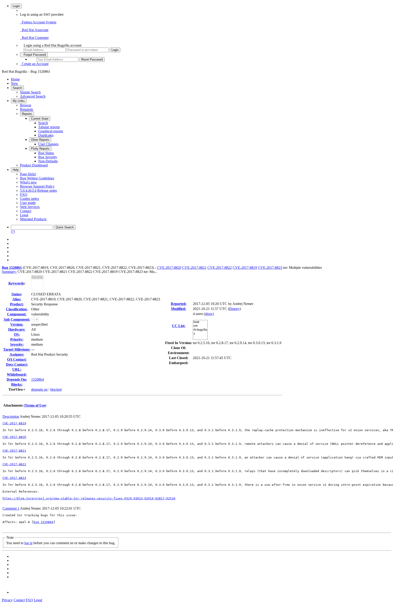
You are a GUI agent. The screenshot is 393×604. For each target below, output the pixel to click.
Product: (17, 304)
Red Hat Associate (34, 30)
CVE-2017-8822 (219, 267)
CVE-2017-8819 (245, 267)
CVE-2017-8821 (194, 267)
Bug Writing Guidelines (37, 178)
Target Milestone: (16, 349)
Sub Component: (17, 319)
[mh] (200, 326)
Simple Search (30, 92)
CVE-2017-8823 (270, 267)
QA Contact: (17, 359)
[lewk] (200, 322)
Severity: (17, 344)
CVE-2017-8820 (169, 267)
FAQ (23, 194)
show (209, 314)
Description (11, 416)
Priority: (16, 339)
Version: (16, 324)
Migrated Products (33, 219)
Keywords (16, 283)
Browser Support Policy (37, 186)
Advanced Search (32, 96)
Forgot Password (34, 54)
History (234, 309)
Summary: (9, 272)
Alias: (16, 299)
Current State (39, 118)
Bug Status (46, 153)
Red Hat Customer (34, 38)
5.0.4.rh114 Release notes (38, 190)
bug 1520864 (43, 522)
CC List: (178, 326)
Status (16, 294)
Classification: (17, 309)
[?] (13, 232)
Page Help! (28, 174)
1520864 (37, 379)
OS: (17, 334)
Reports (27, 114)
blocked (56, 389)
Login (16, 6)
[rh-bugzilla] (200, 330)
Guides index (29, 199)
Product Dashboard (34, 165)
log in (28, 543)
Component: (16, 314)
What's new (28, 182)
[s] (200, 334)
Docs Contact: (17, 364)
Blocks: (17, 384)
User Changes (48, 144)
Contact (25, 211)
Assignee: (17, 354)
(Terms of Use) (35, 405)
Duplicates (45, 135)
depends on (39, 389)
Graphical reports (50, 131)
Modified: (178, 309)
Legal (24, 215)
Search (17, 88)
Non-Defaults (48, 161)
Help (16, 169)
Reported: (178, 304)
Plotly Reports (40, 148)
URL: (16, 369)
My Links (19, 101)
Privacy (7, 600)
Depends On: (17, 379)
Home (15, 79)
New (14, 83)
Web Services (30, 207)
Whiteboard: (17, 374)
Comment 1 (11, 508)
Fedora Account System (38, 22)
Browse (25, 105)
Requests (26, 109)
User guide (28, 203)
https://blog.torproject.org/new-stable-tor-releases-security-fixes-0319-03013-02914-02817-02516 (89, 498)
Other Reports (40, 139)
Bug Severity (47, 157)
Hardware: (16, 329)
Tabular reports (49, 127)
